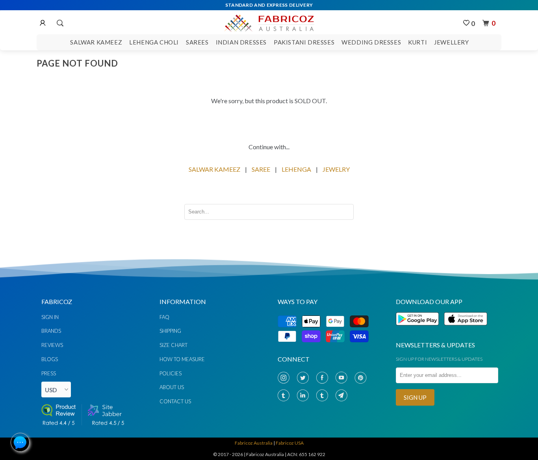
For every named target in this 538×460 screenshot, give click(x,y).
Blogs (49, 359)
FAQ (164, 317)
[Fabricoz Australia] (268, 22)
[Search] (59, 23)
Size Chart (173, 345)
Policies (171, 373)
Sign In (50, 317)
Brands (51, 331)
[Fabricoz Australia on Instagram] (285, 378)
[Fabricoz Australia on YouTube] (343, 378)
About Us (172, 387)
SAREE (261, 169)
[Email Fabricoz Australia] (343, 396)
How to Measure (182, 359)
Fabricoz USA (290, 443)
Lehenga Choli (154, 42)
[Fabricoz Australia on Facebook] (324, 378)
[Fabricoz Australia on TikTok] (324, 396)
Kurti (417, 42)
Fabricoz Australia (254, 443)
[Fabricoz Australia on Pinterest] (362, 378)
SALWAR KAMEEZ (214, 169)
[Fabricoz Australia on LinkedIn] (304, 396)
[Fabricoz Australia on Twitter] (304, 378)
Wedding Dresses (371, 42)
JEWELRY (336, 169)
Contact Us (175, 401)
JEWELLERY (451, 42)
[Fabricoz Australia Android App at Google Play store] (419, 330)
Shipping (170, 331)
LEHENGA (296, 169)
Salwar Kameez (96, 42)
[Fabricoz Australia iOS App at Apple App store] (465, 330)
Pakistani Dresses (304, 42)
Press (48, 373)
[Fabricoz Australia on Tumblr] (285, 396)
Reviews (52, 345)
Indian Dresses (241, 42)
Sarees (197, 42)
